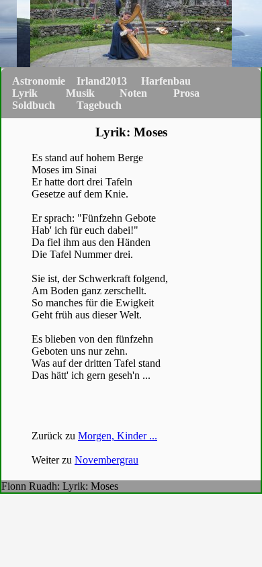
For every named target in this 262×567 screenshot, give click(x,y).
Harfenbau (166, 81)
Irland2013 (102, 81)
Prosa (186, 93)
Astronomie (38, 81)
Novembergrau (106, 460)
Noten (133, 93)
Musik (80, 93)
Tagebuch (99, 105)
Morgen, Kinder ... (117, 435)
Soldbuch (33, 105)
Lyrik (25, 93)
